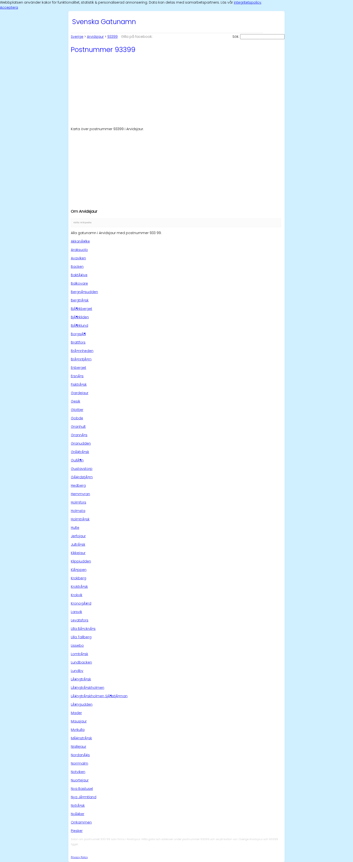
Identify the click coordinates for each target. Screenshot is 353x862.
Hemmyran (80, 494)
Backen (77, 266)
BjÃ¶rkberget (81, 308)
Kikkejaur (78, 552)
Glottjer (77, 409)
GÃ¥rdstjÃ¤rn (82, 477)
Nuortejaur (80, 780)
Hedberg (78, 485)
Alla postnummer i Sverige (111, 857)
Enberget (78, 367)
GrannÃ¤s (79, 435)
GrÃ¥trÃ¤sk (80, 451)
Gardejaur (79, 392)
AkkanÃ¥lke (80, 241)
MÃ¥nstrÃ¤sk (81, 738)
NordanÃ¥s (80, 755)
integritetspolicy (247, 2)
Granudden (81, 443)
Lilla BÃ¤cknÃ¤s (83, 628)
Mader (76, 712)
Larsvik (76, 611)
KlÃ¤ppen (78, 569)
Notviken (78, 771)
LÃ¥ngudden (81, 704)
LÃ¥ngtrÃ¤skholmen (87, 687)
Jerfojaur (78, 536)
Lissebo (77, 645)
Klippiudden (81, 561)
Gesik (75, 401)
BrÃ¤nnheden (82, 350)
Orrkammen (81, 822)
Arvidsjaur (95, 36)
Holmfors (78, 502)
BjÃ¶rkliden (80, 317)
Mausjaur (79, 721)
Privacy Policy (79, 857)
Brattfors (78, 342)
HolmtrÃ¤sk (80, 519)
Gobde (77, 418)
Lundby (77, 670)
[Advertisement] (176, 89)
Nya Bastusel (82, 788)
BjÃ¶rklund (79, 325)
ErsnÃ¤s (77, 376)
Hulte (75, 527)
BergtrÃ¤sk (80, 300)
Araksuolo (79, 249)
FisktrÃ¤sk (79, 384)
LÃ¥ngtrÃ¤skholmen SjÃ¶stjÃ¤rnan (99, 696)
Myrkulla (78, 729)
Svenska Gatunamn (104, 21)
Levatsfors (79, 620)
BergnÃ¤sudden (84, 291)
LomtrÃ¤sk (79, 653)
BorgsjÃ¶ (78, 334)
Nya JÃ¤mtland (83, 797)
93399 (112, 36)
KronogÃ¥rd (81, 603)
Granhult (78, 426)
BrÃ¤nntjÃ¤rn (81, 359)
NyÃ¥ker (77, 813)
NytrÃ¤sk (78, 805)
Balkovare (79, 283)
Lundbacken (81, 662)
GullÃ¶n (77, 460)
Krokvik (76, 595)
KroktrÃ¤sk (79, 586)
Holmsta (78, 510)
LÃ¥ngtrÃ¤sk (81, 679)
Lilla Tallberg (81, 637)
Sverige (77, 36)
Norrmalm (79, 763)
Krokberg (78, 578)
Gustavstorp (81, 468)
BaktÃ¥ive (79, 275)
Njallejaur (78, 746)
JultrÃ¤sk (78, 544)
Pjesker (77, 830)
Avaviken (78, 258)
